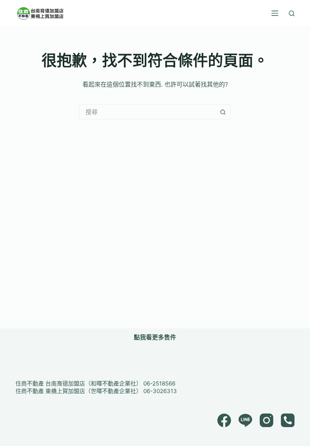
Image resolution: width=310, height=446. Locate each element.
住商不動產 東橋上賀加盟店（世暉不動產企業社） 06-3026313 (96, 391)
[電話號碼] (287, 420)
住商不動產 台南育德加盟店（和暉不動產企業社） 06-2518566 (95, 383)
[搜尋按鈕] (223, 111)
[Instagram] (266, 420)
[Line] (245, 420)
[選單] (274, 13)
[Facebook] (224, 420)
